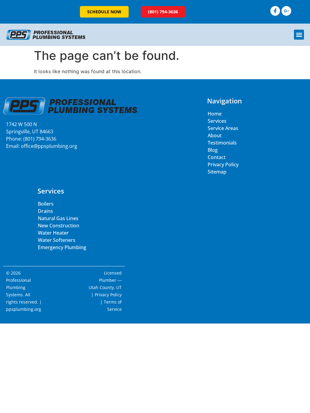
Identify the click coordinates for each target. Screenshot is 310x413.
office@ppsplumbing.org (49, 146)
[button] (299, 35)
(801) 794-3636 (39, 138)
